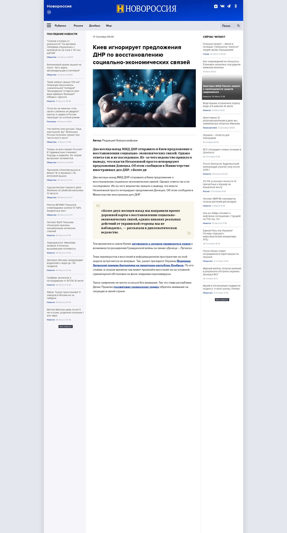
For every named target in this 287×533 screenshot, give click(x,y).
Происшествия (210, 128)
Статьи (206, 54)
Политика (51, 122)
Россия (78, 25)
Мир (109, 25)
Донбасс (94, 25)
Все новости (65, 326)
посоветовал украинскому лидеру (136, 287)
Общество (51, 57)
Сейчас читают (214, 36)
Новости (51, 101)
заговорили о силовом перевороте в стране (161, 243)
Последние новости (62, 34)
